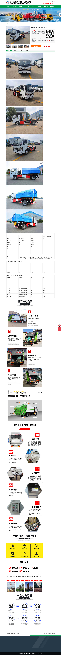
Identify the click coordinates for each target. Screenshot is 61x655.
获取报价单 (37, 46)
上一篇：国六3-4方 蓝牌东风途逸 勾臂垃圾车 (12, 633)
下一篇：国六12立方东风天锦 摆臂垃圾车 (49, 633)
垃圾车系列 (14, 644)
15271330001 (25, 646)
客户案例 (33, 6)
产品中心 (27, 6)
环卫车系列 (51, 23)
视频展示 (5, 648)
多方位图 (15, 50)
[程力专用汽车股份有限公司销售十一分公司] (18, 2)
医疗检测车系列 (15, 649)
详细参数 (8, 50)
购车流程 (46, 6)
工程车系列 (14, 650)
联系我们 (52, 6)
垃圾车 (54, 23)
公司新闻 (5, 644)
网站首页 (8, 6)
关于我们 (15, 6)
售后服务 (40, 6)
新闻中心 (21, 6)
